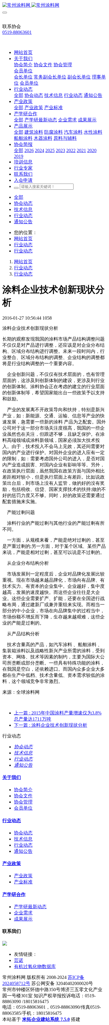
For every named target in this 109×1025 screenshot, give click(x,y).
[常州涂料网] (54, 5)
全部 (18, 95)
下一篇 (50, 725)
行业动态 (23, 215)
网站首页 (23, 52)
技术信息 (23, 209)
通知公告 (23, 221)
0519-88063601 (17, 32)
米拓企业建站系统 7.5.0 (46, 1019)
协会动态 (23, 203)
